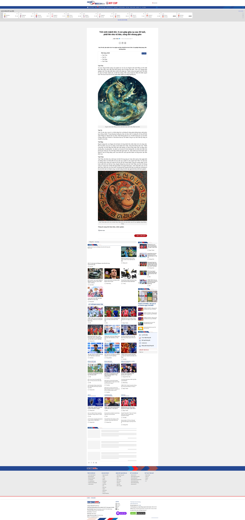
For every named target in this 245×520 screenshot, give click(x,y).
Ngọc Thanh (125, 322)
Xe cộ (146, 479)
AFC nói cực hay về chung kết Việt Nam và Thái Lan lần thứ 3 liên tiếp (112, 319)
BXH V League (119, 485)
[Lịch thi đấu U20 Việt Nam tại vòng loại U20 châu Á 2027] (95, 368)
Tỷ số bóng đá (90, 479)
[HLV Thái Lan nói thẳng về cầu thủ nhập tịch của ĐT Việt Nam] (112, 348)
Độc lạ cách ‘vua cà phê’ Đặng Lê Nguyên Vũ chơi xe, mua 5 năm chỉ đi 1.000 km (95, 281)
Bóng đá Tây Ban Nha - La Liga (128, 361)
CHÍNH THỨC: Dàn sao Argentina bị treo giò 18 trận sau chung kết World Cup (95, 319)
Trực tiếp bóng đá (91, 481)
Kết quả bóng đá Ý (134, 478)
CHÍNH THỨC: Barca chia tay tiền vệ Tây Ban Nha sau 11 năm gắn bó (111, 408)
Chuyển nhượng (122, 7)
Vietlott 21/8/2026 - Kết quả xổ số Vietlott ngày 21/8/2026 (147, 304)
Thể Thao (127, 7)
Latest (88, 497)
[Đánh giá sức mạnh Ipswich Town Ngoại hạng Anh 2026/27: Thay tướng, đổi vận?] (112, 368)
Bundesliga (105, 481)
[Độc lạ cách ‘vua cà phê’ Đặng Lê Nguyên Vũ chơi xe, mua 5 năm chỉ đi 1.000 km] (95, 273)
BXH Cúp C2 (119, 481)
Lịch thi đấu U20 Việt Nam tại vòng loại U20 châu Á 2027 (95, 374)
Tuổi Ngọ (104, 59)
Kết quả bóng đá (91, 476)
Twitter (118, 506)
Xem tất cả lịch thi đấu (122, 19)
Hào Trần (115, 38)
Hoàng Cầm (92, 341)
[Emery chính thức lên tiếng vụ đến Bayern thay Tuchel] (112, 273)
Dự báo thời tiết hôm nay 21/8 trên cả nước (150, 328)
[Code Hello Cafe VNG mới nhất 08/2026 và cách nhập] (95, 292)
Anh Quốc (91, 357)
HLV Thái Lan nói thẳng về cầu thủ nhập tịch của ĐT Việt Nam (112, 355)
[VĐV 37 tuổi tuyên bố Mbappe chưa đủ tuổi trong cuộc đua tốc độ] (99, 254)
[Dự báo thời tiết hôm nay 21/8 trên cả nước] (140, 328)
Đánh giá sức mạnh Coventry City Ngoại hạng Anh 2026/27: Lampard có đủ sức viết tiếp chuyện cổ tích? (112, 389)
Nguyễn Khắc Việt (126, 376)
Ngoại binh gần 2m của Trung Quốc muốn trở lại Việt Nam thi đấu (128, 259)
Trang (124, 283)
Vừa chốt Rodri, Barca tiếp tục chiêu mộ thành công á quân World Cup (111, 419)
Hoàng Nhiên (109, 357)
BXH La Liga (119, 476)
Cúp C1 (89, 395)
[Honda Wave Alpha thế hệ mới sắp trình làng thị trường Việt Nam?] (129, 273)
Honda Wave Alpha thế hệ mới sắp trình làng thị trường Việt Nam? (128, 281)
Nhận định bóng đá (91, 478)
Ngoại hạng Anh (108, 361)
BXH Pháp (118, 484)
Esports (137, 7)
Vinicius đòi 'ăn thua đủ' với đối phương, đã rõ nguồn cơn (127, 374)
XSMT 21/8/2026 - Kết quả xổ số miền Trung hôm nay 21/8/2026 (150, 313)
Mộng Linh (125, 262)
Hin (123, 339)
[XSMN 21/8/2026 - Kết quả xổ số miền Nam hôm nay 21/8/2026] (140, 319)
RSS (117, 507)
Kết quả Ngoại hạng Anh (135, 476)
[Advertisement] (122, 25)
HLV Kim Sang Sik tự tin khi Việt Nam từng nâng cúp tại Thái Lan (128, 337)
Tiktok (118, 509)
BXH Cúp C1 (119, 479)
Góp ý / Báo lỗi (141, 235)
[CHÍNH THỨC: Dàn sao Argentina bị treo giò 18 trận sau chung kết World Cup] (95, 311)
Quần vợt (147, 476)
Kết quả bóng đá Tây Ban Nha (136, 479)
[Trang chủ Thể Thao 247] (88, 7)
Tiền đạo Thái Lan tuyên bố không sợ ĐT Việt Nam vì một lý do (95, 355)
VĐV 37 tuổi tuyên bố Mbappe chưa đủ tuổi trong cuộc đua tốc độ (99, 264)
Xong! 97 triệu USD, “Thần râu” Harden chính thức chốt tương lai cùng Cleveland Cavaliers (128, 414)
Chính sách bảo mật (134, 503)
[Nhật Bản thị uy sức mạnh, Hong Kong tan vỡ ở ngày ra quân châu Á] (129, 311)
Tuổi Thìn (105, 55)
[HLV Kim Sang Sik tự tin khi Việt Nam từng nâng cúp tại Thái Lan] (129, 330)
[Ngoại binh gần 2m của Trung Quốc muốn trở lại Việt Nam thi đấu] (129, 252)
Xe (140, 7)
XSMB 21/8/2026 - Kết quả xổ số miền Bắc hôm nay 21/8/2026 (150, 309)
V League (104, 482)
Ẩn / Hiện (144, 53)
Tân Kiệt (124, 359)
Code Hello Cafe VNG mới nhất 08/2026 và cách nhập (95, 299)
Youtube (118, 503)
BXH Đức (118, 482)
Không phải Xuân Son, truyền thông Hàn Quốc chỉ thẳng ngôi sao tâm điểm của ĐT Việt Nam (95, 338)
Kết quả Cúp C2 (133, 484)
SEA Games (105, 490)
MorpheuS (92, 301)
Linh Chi (91, 266)
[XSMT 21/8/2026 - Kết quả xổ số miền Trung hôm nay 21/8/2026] (140, 314)
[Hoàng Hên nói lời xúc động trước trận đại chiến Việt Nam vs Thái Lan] (112, 330)
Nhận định (116, 7)
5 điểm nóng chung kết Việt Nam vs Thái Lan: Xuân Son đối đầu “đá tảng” (128, 356)
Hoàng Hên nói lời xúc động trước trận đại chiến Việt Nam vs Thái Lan (112, 338)
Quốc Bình (92, 284)
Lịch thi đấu (91, 7)
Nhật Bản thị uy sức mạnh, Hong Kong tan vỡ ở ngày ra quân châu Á (128, 319)
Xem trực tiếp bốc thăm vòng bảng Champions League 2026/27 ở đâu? (95, 414)
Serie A (104, 479)
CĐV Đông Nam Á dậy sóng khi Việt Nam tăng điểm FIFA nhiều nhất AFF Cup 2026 (95, 386)
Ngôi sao (141, 352)
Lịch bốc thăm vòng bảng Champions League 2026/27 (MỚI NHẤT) (95, 419)
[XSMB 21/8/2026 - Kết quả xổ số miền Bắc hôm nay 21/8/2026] (140, 309)
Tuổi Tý (104, 57)
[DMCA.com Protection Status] (138, 513)
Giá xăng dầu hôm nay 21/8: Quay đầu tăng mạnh (149, 323)
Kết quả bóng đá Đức (134, 481)
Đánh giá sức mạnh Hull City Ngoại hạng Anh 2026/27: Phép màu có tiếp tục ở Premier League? (111, 382)
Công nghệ (93, 497)
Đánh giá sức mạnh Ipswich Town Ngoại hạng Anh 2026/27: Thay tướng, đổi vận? (111, 375)
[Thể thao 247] (96, 3)
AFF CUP (96, 7)
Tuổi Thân (105, 61)
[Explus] (122, 231)
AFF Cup (104, 491)
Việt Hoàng (108, 283)
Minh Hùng (125, 382)
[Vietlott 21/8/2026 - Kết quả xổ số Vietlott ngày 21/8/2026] (147, 296)
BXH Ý (118, 478)
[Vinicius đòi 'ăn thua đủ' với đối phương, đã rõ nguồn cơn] (129, 368)
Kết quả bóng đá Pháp (135, 482)
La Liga (104, 478)
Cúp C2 (104, 488)
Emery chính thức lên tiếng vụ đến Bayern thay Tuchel (112, 281)
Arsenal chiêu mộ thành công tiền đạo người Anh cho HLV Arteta (112, 414)
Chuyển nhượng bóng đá (92, 482)
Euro (103, 485)
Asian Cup (104, 487)
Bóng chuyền (132, 7)
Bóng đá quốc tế (109, 7)
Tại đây (139, 505)
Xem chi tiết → (241, 11)
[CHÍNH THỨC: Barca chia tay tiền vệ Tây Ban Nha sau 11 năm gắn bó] (112, 401)
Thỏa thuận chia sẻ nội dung (135, 501)
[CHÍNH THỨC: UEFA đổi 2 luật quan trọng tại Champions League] (95, 401)
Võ (145, 481)
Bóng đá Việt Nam (101, 7)
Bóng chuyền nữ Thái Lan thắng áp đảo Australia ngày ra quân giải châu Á (128, 421)
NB (90, 322)
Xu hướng (144, 7)
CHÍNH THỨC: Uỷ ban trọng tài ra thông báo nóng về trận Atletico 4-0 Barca (128, 386)
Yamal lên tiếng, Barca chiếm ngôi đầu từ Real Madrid (128, 380)
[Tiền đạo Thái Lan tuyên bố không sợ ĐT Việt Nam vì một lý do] (95, 348)
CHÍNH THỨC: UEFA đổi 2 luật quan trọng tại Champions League (95, 408)
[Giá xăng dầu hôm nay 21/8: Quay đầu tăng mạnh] (140, 323)
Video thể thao (90, 484)
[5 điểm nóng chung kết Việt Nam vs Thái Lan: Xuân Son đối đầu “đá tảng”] (129, 348)
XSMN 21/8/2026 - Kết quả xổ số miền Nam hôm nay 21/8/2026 (150, 318)
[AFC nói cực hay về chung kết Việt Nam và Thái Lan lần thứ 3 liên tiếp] (112, 311)
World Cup (104, 484)
